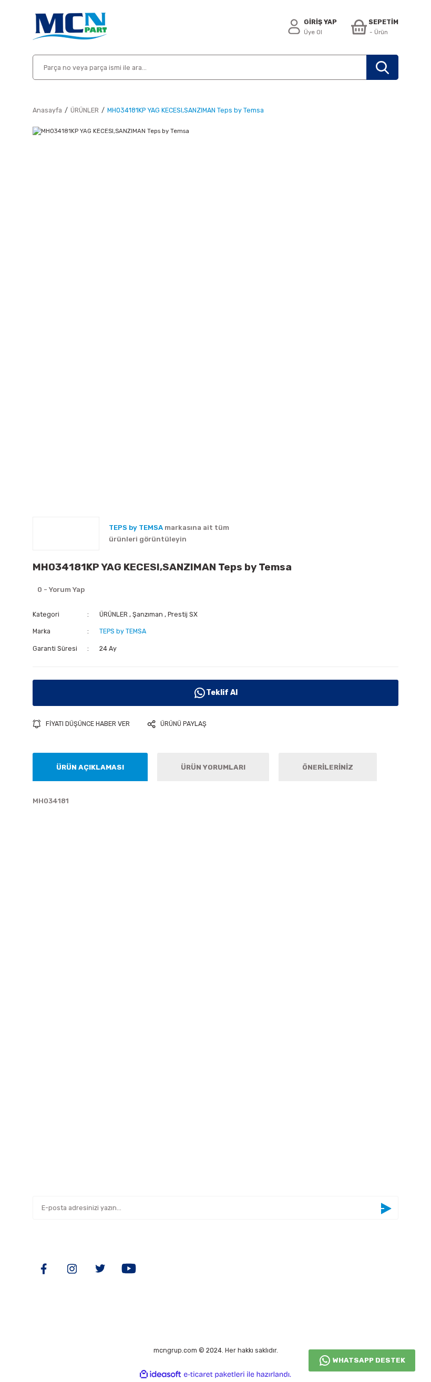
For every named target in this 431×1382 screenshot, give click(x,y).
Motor (232, 1044)
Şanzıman (147, 614)
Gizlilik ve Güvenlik (65, 1090)
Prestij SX (183, 614)
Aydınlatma (241, 997)
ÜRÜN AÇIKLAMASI (90, 767)
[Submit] (385, 1208)
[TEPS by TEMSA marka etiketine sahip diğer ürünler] (66, 533)
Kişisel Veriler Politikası (74, 1121)
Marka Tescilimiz (62, 1059)
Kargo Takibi (54, 1028)
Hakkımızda (53, 997)
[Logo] (70, 27)
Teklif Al (222, 692)
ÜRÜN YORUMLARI (213, 767)
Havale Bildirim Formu (70, 1044)
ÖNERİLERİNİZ (327, 767)
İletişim (46, 1013)
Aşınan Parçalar (249, 1013)
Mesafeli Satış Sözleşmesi (78, 1075)
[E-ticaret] (214, 1374)
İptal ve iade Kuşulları (69, 1106)
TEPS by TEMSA (122, 631)
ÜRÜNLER (113, 614)
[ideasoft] (160, 1374)
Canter (234, 1028)
